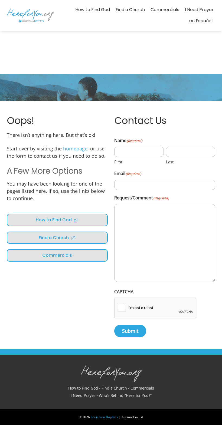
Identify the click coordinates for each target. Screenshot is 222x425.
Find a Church (130, 9)
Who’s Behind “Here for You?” (125, 395)
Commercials (165, 9)
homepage (75, 148)
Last (170, 161)
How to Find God (92, 9)
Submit (130, 331)
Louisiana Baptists (104, 417)
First (118, 161)
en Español (201, 21)
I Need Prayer (199, 9)
